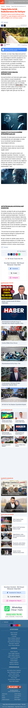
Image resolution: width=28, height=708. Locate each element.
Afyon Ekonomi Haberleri (14, 641)
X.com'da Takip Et (15, 596)
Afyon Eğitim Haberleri (14, 655)
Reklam (3, 697)
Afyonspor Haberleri (14, 643)
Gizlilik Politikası (17, 693)
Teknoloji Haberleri (14, 664)
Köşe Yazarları (14, 632)
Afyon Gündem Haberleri (14, 638)
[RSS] (19, 625)
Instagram (15, 277)
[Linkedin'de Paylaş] (14, 254)
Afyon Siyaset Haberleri (14, 640)
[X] (12, 625)
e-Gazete (14, 636)
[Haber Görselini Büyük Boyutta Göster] (14, 35)
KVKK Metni (16, 697)
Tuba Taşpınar (7, 45)
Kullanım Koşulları (5, 699)
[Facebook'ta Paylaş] (2, 26)
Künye (3, 695)
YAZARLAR (5, 622)
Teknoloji (8, 6)
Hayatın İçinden (14, 658)
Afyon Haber (14, 677)
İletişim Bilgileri (17, 699)
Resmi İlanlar (14, 634)
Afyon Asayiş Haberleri (14, 645)
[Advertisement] (14, 103)
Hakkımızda (4, 693)
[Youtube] (17, 625)
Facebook (15, 268)
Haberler (3, 6)
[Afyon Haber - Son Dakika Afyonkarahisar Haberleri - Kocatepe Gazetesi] (14, 687)
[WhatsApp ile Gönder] (19, 254)
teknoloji (6, 22)
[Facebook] (9, 625)
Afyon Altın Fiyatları (14, 681)
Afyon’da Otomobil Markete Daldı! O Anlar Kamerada (16, 2)
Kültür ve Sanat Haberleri (14, 657)
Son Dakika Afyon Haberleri (14, 670)
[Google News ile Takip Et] (24, 45)
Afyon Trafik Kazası (14, 674)
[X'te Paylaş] (5, 26)
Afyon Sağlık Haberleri (14, 653)
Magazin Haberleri (14, 662)
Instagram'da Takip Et (15, 600)
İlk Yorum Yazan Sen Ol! (15, 258)
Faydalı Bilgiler (14, 660)
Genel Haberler (14, 651)
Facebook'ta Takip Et (15, 592)
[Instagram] (14, 625)
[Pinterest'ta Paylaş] (17, 254)
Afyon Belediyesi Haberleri (14, 672)
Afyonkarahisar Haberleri (14, 679)
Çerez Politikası (17, 695)
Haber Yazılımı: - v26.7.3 (14, 706)
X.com (15, 273)
